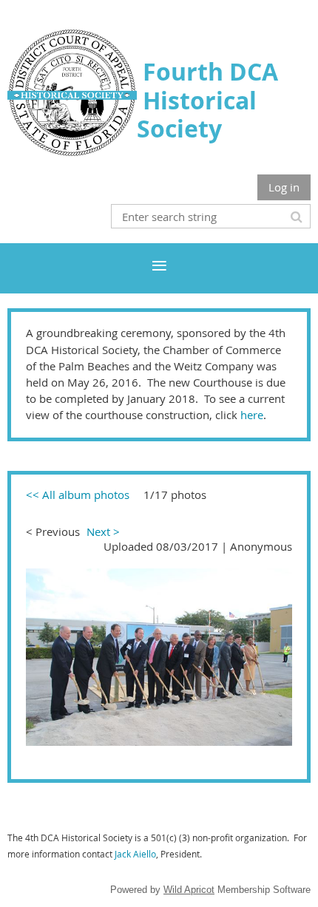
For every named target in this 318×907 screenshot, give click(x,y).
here (251, 414)
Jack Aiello (135, 854)
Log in (284, 187)
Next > (103, 531)
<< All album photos (77, 494)
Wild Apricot (188, 889)
